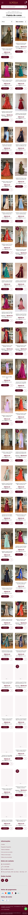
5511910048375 (6, 864)
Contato (3, 844)
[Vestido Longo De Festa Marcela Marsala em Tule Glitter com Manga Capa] (25, 690)
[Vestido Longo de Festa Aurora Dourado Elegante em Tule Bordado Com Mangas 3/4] (11, 460)
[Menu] (2, 3)
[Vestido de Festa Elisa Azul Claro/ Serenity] (11, 153)
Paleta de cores (15, 11)
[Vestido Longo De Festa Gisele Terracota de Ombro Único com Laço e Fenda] (11, 252)
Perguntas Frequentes (6, 847)
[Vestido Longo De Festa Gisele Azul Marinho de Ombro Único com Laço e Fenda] (25, 153)
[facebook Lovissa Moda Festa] (6, 880)
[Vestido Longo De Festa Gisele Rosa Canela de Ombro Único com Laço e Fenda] (25, 322)
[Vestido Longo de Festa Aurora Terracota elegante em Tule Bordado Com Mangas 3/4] (11, 190)
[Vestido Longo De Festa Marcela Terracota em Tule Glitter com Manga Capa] (11, 120)
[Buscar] (25, 6)
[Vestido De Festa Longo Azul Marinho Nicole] (25, 659)
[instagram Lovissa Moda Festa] (2, 880)
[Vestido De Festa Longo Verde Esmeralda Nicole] (11, 659)
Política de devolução (6, 854)
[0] (25, 3)
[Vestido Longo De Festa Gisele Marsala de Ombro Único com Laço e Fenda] (25, 289)
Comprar (5, 57)
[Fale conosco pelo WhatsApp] (25, 908)
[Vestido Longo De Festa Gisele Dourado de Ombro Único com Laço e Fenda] (11, 221)
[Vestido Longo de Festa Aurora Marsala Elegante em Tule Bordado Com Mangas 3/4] (25, 122)
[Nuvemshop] (5, 909)
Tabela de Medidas (5, 849)
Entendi (25, 913)
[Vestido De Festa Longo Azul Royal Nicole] (25, 591)
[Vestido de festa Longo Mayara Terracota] (25, 628)
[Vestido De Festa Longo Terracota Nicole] (25, 523)
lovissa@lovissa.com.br (8, 869)
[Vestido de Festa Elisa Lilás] (11, 385)
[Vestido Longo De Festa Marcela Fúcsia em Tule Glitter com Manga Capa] (11, 320)
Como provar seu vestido (6, 852)
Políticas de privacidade (6, 857)
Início (9, 11)
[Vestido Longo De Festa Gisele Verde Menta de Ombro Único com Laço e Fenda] (11, 492)
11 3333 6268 (6, 866)
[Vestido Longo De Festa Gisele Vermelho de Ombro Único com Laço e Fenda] (11, 690)
